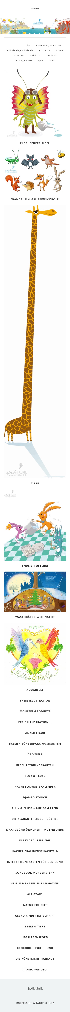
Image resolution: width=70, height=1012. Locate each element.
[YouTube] (31, 995)
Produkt (51, 55)
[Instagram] (40, 995)
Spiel (40, 60)
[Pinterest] (22, 995)
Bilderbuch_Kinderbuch (20, 50)
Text (52, 60)
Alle (28, 45)
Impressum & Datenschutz (35, 1003)
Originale (35, 55)
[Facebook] (50, 995)
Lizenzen (19, 55)
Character (44, 50)
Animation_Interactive (48, 45)
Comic (59, 50)
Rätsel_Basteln (24, 60)
